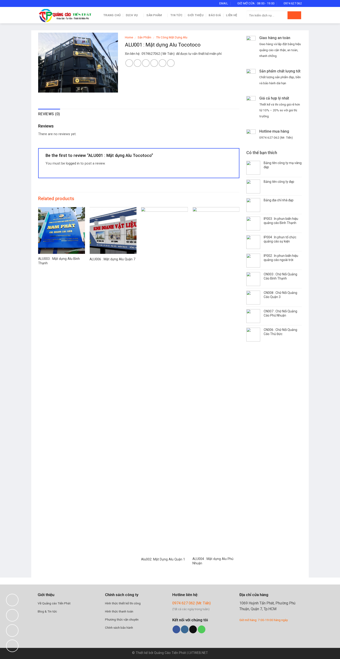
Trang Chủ (112, 15)
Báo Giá (215, 15)
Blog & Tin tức (47, 611)
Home (129, 37)
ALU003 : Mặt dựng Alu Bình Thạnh (59, 261)
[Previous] (38, 392)
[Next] (239, 392)
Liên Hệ (231, 15)
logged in (73, 163)
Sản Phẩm (154, 15)
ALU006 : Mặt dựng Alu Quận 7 (112, 259)
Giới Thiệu (196, 15)
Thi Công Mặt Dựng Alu (171, 37)
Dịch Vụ (132, 15)
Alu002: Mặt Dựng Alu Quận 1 (163, 559)
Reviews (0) (49, 114)
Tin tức (176, 15)
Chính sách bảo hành (119, 627)
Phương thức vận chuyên (122, 619)
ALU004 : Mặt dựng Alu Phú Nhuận (212, 561)
